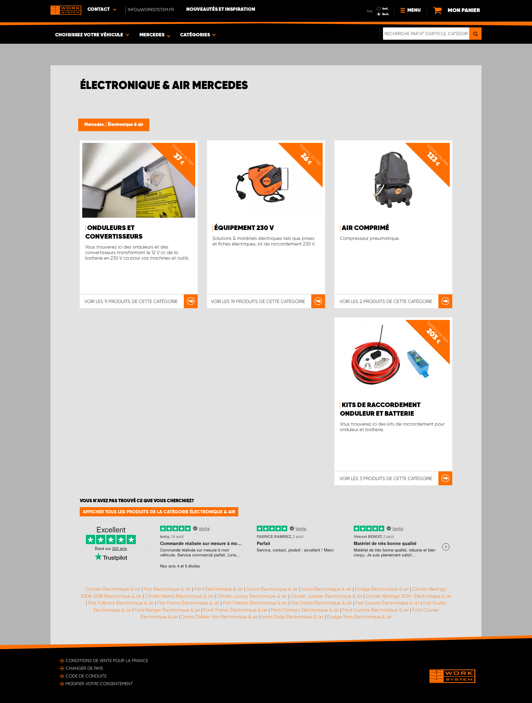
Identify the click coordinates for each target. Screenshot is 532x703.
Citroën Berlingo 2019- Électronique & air (409, 596)
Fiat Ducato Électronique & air (387, 603)
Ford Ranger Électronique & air (167, 610)
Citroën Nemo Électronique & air (179, 596)
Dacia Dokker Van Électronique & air (219, 617)
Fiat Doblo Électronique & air (321, 603)
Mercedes (94, 125)
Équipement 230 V (244, 228)
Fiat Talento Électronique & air (255, 603)
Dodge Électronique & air (382, 589)
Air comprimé (365, 228)
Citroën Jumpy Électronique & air (252, 596)
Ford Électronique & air (218, 589)
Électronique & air (125, 125)
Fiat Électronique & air (167, 589)
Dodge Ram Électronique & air (359, 617)
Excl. (385, 14)
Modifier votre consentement (99, 683)
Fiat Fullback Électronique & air (121, 603)
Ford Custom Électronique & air (375, 610)
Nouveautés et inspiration (220, 9)
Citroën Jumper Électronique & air (326, 596)
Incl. (385, 8)
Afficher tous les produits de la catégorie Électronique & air (159, 512)
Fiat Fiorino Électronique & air (188, 603)
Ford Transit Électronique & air (236, 610)
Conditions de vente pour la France (107, 660)
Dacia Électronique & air (272, 589)
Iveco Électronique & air (326, 589)
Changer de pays (84, 668)
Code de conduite (86, 675)
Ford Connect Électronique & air (305, 610)
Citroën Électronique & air (113, 589)
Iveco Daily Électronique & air (292, 617)
